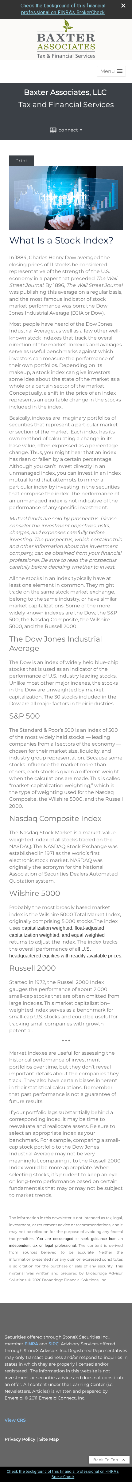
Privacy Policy (20, 1439)
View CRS (15, 1420)
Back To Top (106, 1459)
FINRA (31, 1344)
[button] (111, 71)
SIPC (54, 1344)
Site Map (49, 1439)
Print (21, 160)
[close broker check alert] (123, 5)
